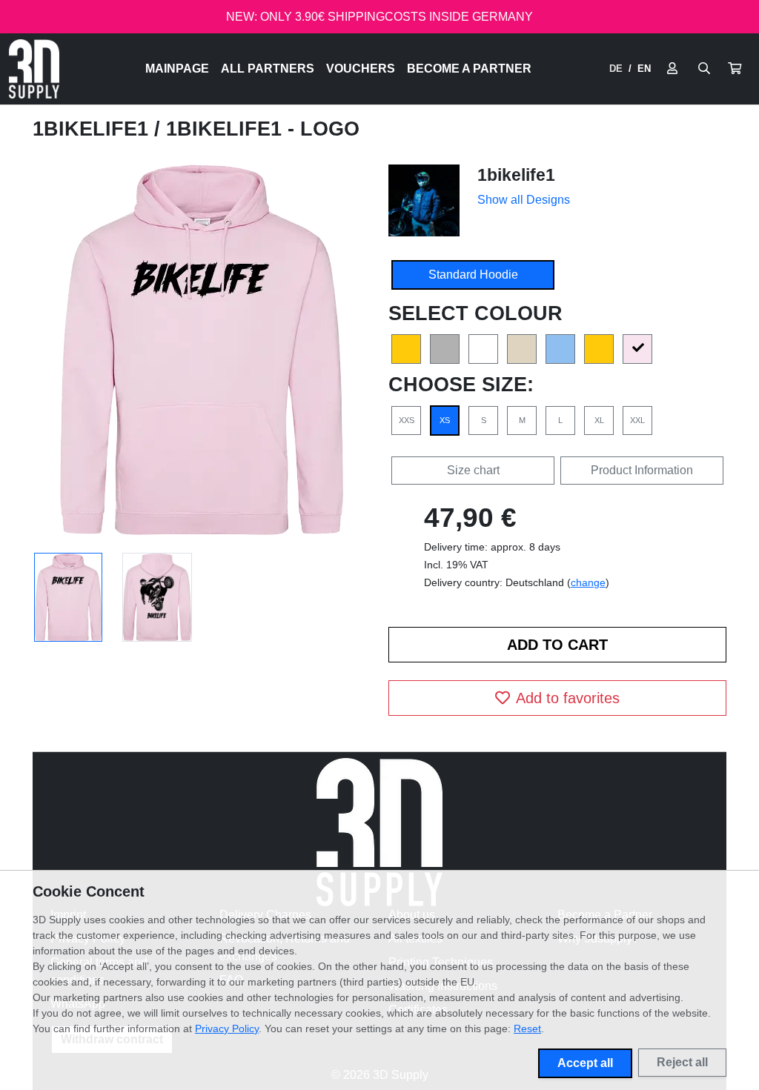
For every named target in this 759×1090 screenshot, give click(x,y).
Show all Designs (523, 199)
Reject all (682, 1062)
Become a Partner (469, 68)
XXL (637, 420)
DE (616, 68)
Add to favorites (568, 698)
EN (644, 68)
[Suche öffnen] (704, 69)
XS (445, 420)
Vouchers (360, 68)
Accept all (585, 1063)
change (588, 582)
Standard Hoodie (473, 274)
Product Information (642, 470)
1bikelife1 (93, 129)
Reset (527, 1028)
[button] (734, 69)
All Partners (267, 68)
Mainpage (177, 68)
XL (599, 420)
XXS (406, 420)
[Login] (672, 69)
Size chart (473, 470)
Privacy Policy (227, 1028)
